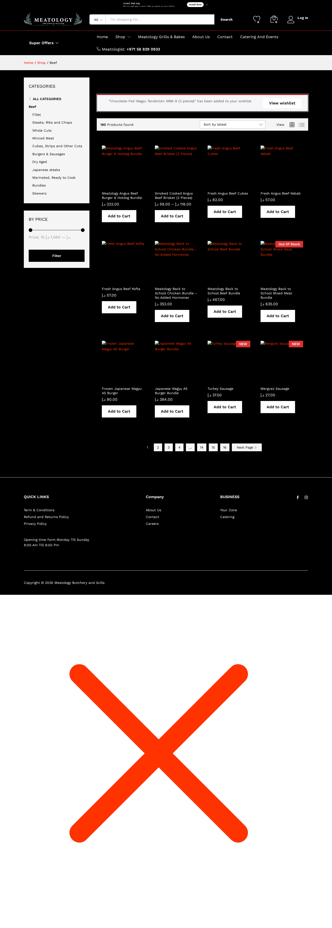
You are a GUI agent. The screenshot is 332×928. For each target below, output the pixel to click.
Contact (225, 37)
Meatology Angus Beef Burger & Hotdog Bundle (122, 195)
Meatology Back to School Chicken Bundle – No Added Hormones (176, 293)
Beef (32, 107)
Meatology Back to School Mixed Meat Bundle (276, 293)
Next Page (245, 447)
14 (201, 447)
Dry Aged (39, 162)
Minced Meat (43, 138)
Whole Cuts (42, 130)
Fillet (36, 115)
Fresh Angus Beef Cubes (228, 193)
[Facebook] (298, 497)
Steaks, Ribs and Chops (52, 122)
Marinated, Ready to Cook (54, 177)
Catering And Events (259, 37)
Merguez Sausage (275, 389)
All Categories (47, 99)
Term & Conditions (39, 510)
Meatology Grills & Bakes (161, 37)
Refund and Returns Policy (46, 517)
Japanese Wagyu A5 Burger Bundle (171, 391)
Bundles (39, 185)
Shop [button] (120, 37)
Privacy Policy (35, 524)
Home (102, 37)
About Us (201, 37)
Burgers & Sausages (48, 154)
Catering (227, 517)
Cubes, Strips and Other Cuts (57, 146)
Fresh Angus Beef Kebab (281, 193)
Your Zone (228, 510)
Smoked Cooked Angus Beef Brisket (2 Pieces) (174, 195)
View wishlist (282, 103)
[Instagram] (306, 497)
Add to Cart (119, 216)
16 (225, 447)
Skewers (39, 193)
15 (213, 447)
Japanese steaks (46, 170)
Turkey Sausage (220, 389)
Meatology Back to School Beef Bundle (224, 291)
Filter (56, 256)
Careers (152, 524)
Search (226, 19)
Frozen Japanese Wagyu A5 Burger (122, 391)
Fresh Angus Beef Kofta (121, 289)
